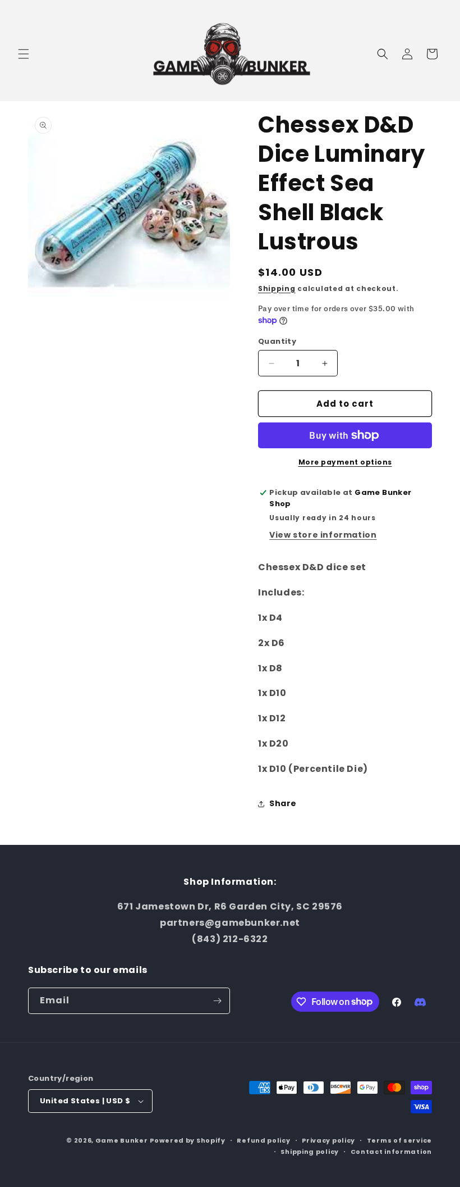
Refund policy (263, 1140)
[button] (23, 54)
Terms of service (399, 1140)
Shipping (277, 288)
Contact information (391, 1151)
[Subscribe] (217, 1001)
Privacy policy (328, 1140)
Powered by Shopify (188, 1140)
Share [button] (283, 803)
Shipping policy (309, 1151)
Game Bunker (121, 1140)
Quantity (277, 341)
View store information (322, 534)
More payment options (345, 462)
